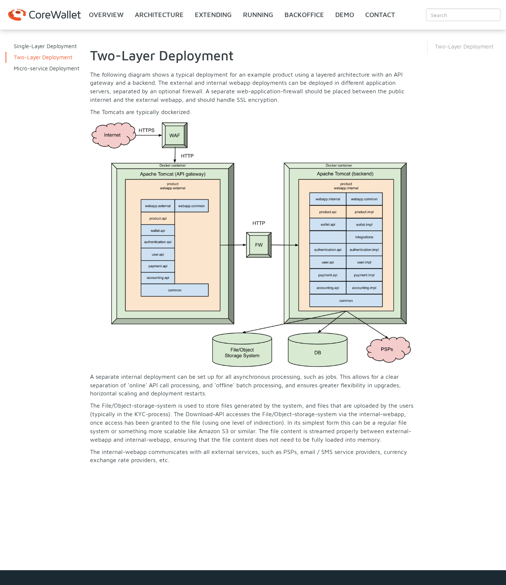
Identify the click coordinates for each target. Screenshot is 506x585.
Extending (213, 15)
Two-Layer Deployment (43, 57)
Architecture (159, 15)
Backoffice (304, 15)
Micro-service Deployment (46, 68)
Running (258, 15)
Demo (344, 15)
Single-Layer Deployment (45, 46)
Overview (106, 15)
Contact (380, 15)
